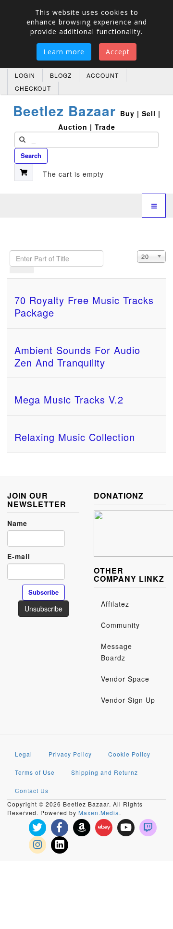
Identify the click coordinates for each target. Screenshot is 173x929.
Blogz (61, 75)
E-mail (18, 556)
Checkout (33, 88)
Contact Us (32, 790)
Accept (118, 51)
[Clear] (28, 270)
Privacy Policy (70, 754)
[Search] (16, 270)
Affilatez (115, 604)
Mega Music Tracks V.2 (69, 399)
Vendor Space (125, 679)
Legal (23, 754)
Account (102, 75)
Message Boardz (116, 651)
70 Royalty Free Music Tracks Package (84, 306)
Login (25, 75)
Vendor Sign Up (128, 700)
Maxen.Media (98, 812)
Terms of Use (35, 772)
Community (120, 625)
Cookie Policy (129, 754)
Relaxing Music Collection (74, 437)
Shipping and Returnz (104, 772)
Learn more (64, 51)
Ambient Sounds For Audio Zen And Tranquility (77, 356)
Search (31, 155)
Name (17, 523)
